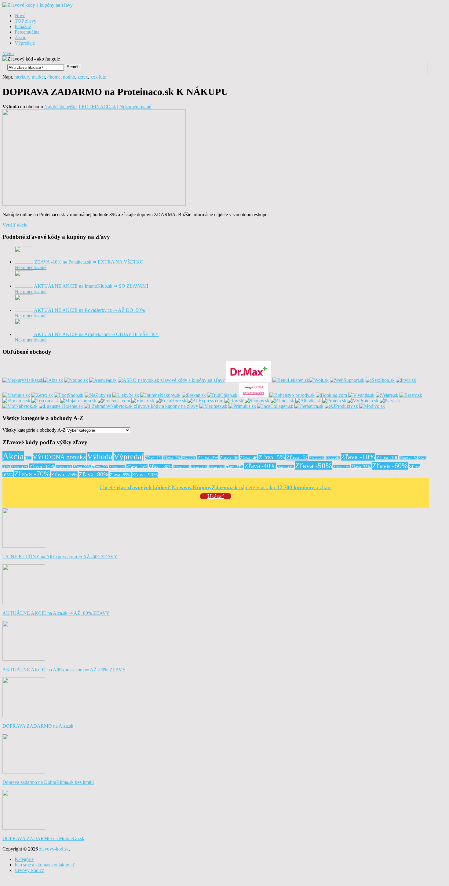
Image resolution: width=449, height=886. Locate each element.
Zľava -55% (361, 466)
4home (53, 76)
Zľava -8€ (333, 458)
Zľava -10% (358, 457)
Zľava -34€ (216, 467)
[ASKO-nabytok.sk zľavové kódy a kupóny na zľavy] (171, 380)
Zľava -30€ (181, 467)
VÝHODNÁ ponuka (59, 457)
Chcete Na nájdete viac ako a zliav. (215, 487)
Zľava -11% (408, 458)
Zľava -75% (64, 474)
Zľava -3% (207, 457)
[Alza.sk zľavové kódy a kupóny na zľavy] (53, 380)
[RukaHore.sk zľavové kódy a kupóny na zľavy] (171, 400)
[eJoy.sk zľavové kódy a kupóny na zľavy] (233, 400)
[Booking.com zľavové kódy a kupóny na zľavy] (331, 395)
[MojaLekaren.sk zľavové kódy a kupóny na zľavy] (78, 400)
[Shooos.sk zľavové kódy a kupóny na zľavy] (257, 400)
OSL (28, 458)
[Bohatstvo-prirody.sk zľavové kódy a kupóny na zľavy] (292, 395)
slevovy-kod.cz (29, 870)
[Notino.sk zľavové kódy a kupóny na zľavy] (76, 380)
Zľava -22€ (117, 467)
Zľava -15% (42, 466)
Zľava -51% (341, 467)
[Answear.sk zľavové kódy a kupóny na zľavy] (103, 380)
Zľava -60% (390, 466)
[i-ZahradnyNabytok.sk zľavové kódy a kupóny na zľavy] (141, 406)
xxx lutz (98, 76)
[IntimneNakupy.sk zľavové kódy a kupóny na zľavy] (160, 395)
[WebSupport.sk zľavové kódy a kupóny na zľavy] (347, 380)
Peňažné (23, 26)
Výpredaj (129, 456)
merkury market (29, 76)
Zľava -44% (285, 467)
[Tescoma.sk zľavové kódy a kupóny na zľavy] (45, 400)
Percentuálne (27, 32)
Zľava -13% (19, 467)
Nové (20, 15)
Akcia (13, 456)
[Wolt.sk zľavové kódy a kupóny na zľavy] (319, 380)
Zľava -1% (153, 458)
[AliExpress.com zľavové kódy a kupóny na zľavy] (205, 400)
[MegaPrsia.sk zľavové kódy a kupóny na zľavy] (253, 395)
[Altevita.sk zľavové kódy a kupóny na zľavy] (308, 400)
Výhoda (99, 456)
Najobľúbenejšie (60, 106)
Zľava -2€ (189, 458)
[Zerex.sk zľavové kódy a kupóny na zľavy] (42, 395)
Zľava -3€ (229, 457)
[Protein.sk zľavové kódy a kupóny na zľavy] (334, 400)
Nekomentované (135, 106)
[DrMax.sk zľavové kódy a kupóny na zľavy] (248, 380)
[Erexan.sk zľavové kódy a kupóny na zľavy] (194, 395)
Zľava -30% (160, 466)
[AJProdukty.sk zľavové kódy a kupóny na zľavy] (341, 406)
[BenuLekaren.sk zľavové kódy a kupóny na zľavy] (290, 380)
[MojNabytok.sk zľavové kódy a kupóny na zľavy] (20, 406)
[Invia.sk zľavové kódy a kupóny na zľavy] (406, 380)
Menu (8, 53)
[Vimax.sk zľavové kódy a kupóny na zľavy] (143, 400)
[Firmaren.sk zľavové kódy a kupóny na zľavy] (16, 400)
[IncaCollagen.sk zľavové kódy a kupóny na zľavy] (275, 406)
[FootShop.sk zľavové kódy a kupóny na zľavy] (68, 395)
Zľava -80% (93, 474)
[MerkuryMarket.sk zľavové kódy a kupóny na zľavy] (22, 380)
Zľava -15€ (64, 467)
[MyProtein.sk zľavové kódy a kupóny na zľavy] (363, 400)
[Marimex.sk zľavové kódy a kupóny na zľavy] (213, 406)
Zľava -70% (32, 474)
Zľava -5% (271, 457)
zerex (83, 76)
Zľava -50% (313, 465)
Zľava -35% (234, 467)
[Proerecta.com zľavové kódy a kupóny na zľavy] (114, 400)
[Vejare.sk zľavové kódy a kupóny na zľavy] (387, 395)
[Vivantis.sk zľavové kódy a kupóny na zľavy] (361, 395)
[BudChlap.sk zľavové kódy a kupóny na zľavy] (222, 395)
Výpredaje (25, 43)
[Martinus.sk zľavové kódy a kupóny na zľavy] (16, 395)
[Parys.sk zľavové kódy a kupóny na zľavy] (390, 400)
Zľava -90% (145, 475)
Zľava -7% (316, 458)
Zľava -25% (137, 466)
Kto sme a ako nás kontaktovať (45, 864)
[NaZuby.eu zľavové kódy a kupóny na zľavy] (98, 395)
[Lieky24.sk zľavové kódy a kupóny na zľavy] (125, 395)
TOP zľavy (25, 21)
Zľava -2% (172, 458)
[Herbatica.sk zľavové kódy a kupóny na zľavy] (308, 406)
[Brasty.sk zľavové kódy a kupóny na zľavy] (411, 395)
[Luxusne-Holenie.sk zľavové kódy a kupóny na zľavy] (61, 406)
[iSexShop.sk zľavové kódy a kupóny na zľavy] (380, 380)
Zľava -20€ (100, 467)
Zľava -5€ (297, 457)
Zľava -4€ (248, 457)
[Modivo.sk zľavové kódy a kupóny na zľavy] (372, 406)
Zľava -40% (260, 466)
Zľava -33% (199, 467)
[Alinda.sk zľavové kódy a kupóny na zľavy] (282, 400)
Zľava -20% (82, 467)
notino (69, 76)
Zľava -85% (120, 474)
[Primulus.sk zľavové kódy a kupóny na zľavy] (242, 406)
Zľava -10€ (387, 457)
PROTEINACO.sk (97, 106)
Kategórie (24, 859)
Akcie (20, 37)
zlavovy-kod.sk (54, 848)
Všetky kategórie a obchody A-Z (34, 430)
